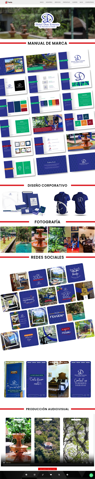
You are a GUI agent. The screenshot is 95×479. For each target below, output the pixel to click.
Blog (81, 2)
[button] (91, 475)
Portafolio (66, 2)
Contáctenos (89, 2)
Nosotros (49, 2)
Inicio (42, 2)
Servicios (57, 2)
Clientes (74, 2)
